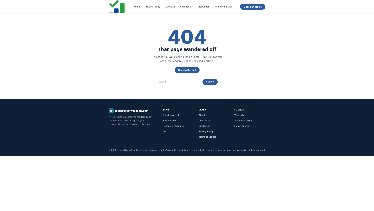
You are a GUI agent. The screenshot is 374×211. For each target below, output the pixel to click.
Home (136, 6)
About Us (170, 6)
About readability (243, 120)
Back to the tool (187, 70)
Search (210, 81)
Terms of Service (223, 6)
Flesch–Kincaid (242, 126)
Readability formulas (174, 126)
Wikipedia (239, 115)
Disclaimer (203, 6)
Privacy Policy (152, 6)
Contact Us (186, 6)
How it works (169, 120)
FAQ (165, 131)
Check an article (253, 6)
